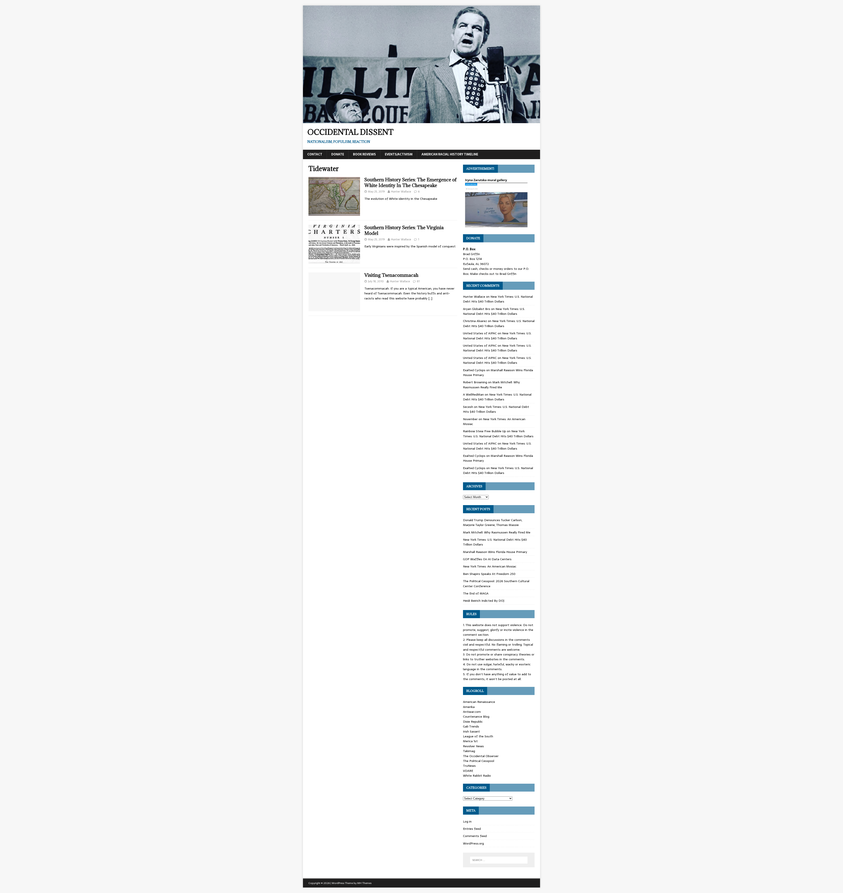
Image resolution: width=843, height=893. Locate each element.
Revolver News (473, 746)
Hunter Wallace (401, 191)
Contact (314, 154)
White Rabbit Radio (477, 775)
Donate (337, 154)
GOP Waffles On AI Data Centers (487, 559)
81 (418, 281)
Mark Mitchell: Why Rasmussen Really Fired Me (491, 384)
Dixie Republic (473, 721)
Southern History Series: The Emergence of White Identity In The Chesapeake (410, 182)
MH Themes (364, 883)
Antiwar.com (472, 711)
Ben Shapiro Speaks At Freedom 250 (489, 573)
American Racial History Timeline (450, 154)
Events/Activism (398, 154)
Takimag (469, 751)
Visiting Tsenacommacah (391, 275)
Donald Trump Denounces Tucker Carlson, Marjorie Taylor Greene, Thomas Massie (492, 522)
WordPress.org (473, 843)
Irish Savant (471, 731)
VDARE (468, 770)
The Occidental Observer (481, 756)
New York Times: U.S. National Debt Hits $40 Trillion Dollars (498, 299)
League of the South (478, 736)
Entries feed (472, 828)
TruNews (469, 765)
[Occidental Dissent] (421, 120)
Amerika (469, 706)
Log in (467, 821)
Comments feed (475, 836)
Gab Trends (471, 726)
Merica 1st (470, 741)
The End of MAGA (475, 593)
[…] (430, 298)
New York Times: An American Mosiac (489, 566)
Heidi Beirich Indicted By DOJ (483, 600)
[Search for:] (499, 860)
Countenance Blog (476, 716)
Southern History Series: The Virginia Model (404, 230)
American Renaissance (479, 701)
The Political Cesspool (478, 760)
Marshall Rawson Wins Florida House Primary (495, 551)
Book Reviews (364, 154)
